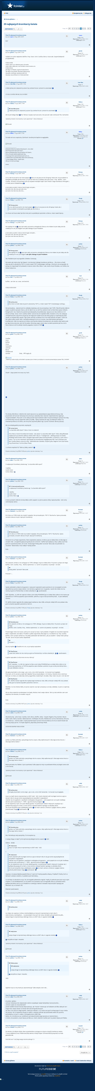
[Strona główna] (15, 5)
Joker (80, 458)
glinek (80, 51)
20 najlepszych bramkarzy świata (20, 24)
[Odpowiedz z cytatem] (67, 36)
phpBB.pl (57, 1076)
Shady (80, 198)
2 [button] (76, 28)
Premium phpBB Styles (53, 1066)
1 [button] (74, 28)
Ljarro (80, 35)
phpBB (43, 1074)
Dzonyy (81, 172)
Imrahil (81, 1026)
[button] (69, 28)
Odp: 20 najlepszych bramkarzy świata (16, 35)
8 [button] (88, 28)
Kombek (80, 509)
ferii (80, 276)
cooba (80, 711)
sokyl (80, 783)
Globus (80, 102)
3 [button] (78, 28)
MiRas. (80, 132)
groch (80, 333)
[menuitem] (6, 13)
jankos (80, 244)
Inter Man (80, 82)
